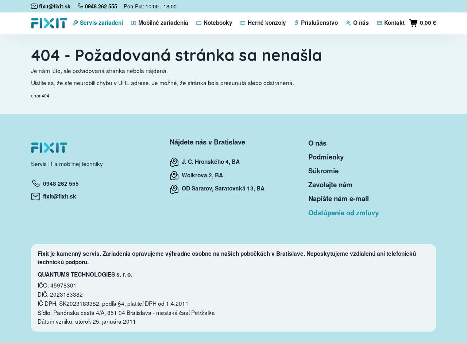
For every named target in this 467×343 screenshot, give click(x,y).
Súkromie (323, 171)
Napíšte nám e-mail (338, 198)
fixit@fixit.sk (58, 196)
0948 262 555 (59, 184)
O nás (317, 143)
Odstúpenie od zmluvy (343, 212)
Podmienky (326, 157)
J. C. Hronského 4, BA (209, 162)
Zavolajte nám (330, 184)
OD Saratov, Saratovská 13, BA (222, 188)
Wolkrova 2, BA (201, 175)
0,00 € (427, 23)
